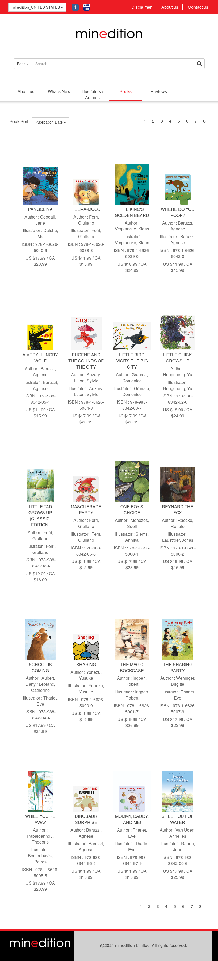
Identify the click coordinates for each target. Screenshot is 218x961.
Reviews (158, 91)
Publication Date (49, 122)
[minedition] (109, 36)
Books (126, 91)
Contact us (198, 7)
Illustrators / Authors (92, 94)
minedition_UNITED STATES (36, 7)
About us (169, 7)
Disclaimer (141, 7)
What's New (59, 91)
